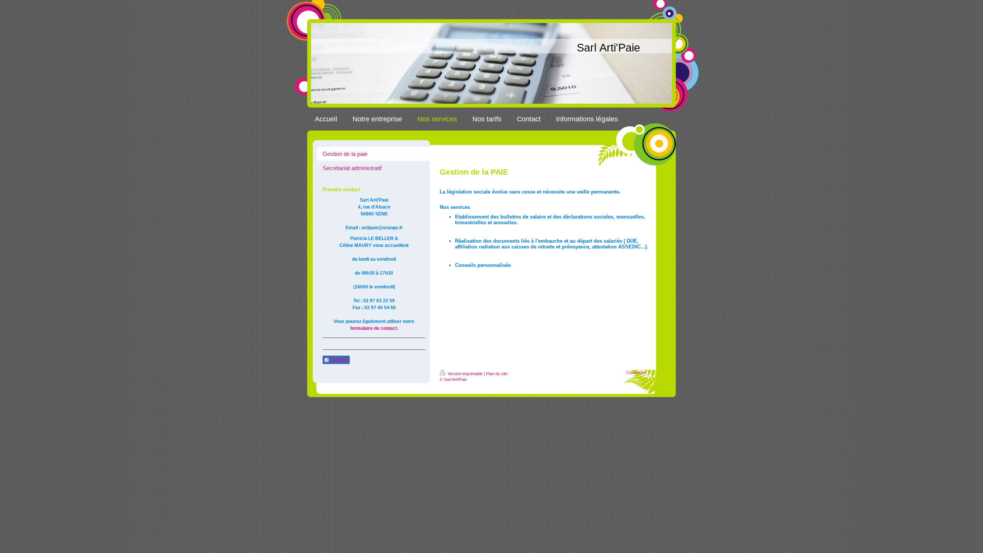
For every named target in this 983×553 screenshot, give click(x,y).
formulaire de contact (373, 328)
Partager (338, 360)
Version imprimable (465, 373)
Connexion (636, 372)
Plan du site (497, 373)
